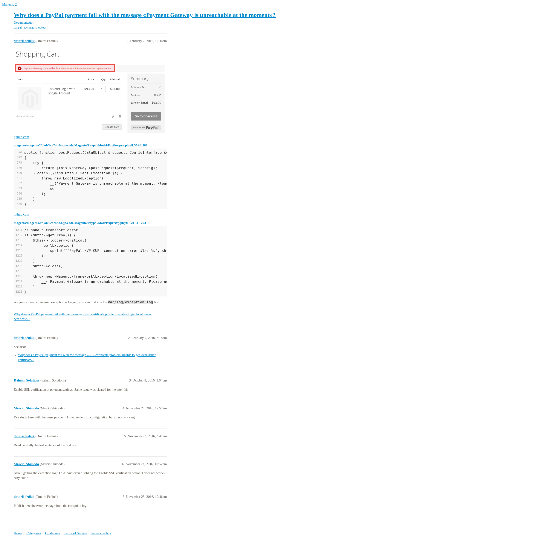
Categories (33, 533)
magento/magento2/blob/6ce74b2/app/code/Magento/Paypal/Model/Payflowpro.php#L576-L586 (81, 145)
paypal (18, 27)
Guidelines (52, 533)
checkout (40, 27)
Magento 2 (9, 4)
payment (28, 27)
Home (18, 533)
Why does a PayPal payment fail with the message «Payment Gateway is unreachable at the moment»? (145, 15)
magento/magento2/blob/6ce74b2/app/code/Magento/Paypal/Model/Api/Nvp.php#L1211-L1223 (80, 223)
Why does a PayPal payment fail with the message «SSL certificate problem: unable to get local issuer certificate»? (82, 316)
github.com (21, 137)
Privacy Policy (101, 533)
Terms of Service (75, 533)
